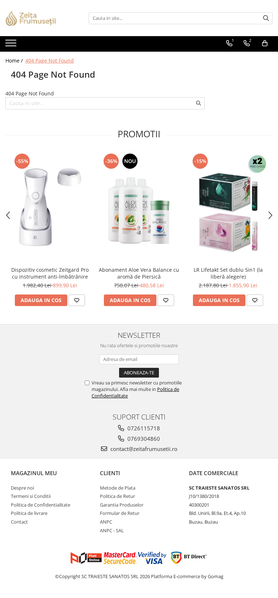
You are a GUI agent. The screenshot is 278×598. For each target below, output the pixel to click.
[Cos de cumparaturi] (265, 43)
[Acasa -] (41, 18)
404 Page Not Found (49, 60)
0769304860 (143, 438)
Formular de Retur (119, 513)
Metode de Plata (117, 488)
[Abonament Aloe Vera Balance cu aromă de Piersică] (139, 207)
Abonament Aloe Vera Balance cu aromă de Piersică (139, 273)
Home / (14, 60)
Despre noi (22, 488)
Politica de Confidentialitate (40, 505)
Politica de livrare (29, 513)
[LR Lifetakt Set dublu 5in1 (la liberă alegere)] (228, 207)
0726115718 (143, 428)
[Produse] (11, 45)
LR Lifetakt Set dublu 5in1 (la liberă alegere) (228, 273)
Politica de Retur (117, 496)
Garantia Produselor (121, 505)
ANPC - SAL (112, 530)
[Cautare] (266, 18)
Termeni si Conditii (31, 496)
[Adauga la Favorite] (76, 300)
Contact (19, 522)
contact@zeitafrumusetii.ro (143, 448)
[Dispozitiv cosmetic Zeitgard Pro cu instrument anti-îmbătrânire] (50, 207)
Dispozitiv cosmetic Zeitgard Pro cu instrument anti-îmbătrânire (50, 273)
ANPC (106, 522)
